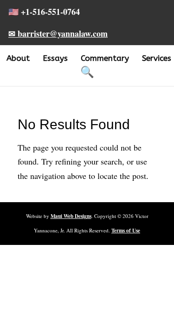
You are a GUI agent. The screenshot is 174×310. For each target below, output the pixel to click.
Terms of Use (125, 230)
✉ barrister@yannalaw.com (58, 33)
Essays (55, 58)
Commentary (105, 58)
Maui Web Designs (71, 216)
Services (156, 58)
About (18, 58)
